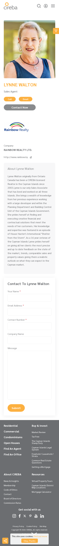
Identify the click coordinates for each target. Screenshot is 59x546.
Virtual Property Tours (42, 481)
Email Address (16, 305)
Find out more (40, 536)
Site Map (42, 526)
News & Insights (11, 481)
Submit (16, 408)
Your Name (14, 291)
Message (12, 348)
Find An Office (12, 454)
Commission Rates (12, 503)
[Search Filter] (56, 31)
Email (25, 99)
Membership (9, 485)
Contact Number (17, 319)
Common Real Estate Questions (41, 461)
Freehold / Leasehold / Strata (43, 455)
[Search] (39, 5)
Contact (7, 494)
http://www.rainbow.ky (16, 157)
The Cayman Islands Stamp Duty (41, 442)
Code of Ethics (10, 490)
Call (10, 99)
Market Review (38, 432)
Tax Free (35, 436)
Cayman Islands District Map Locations (43, 486)
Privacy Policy (18, 526)
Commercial (11, 431)
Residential (11, 425)
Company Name (16, 333)
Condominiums (13, 437)
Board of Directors (12, 498)
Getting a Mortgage (41, 467)
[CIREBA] (10, 8)
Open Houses (12, 442)
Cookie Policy (31, 526)
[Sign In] (46, 5)
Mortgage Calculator (41, 492)
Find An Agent (12, 448)
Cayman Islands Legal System (42, 448)
